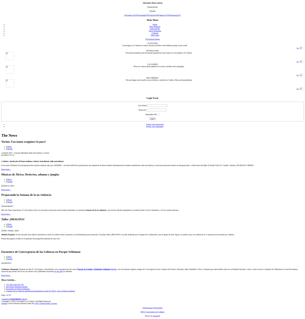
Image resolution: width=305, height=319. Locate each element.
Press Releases (154, 27)
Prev (7, 299)
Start (4, 299)
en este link (58, 271)
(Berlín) (97, 269)
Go (298, 48)
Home (155, 24)
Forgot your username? (155, 126)
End (24, 299)
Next (21, 299)
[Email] (9, 149)
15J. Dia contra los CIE (15, 285)
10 (19, 299)
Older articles (155, 29)
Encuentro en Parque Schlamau (18, 289)
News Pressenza (155, 31)
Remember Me (151, 114)
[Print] (9, 147)
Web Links (155, 35)
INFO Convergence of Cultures (152, 312)
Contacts (155, 33)
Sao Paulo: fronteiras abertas (16, 287)
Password (142, 110)
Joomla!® (156, 316)
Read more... (6, 169)
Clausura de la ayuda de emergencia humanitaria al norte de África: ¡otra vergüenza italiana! (40, 291)
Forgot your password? (155, 124)
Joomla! (4, 303)
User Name (142, 106)
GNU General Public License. (46, 303)
